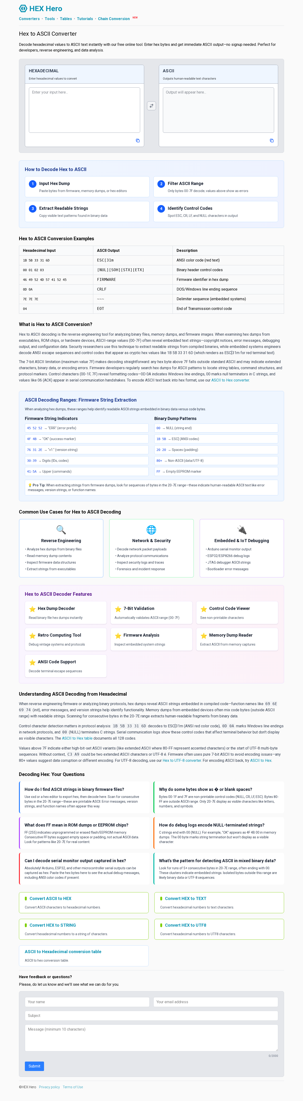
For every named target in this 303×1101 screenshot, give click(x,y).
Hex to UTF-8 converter (182, 760)
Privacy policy (49, 1087)
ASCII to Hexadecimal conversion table (63, 951)
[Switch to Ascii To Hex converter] (151, 105)
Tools (50, 19)
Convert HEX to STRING (53, 925)
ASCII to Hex (261, 760)
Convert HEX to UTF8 (185, 925)
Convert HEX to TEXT (185, 898)
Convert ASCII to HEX (50, 898)
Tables (66, 19)
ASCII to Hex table (77, 738)
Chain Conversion (114, 19)
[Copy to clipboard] (137, 140)
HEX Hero (45, 8)
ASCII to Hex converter (230, 380)
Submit (34, 1066)
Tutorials (85, 19)
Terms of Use (73, 1087)
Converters (29, 19)
